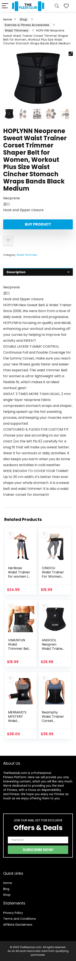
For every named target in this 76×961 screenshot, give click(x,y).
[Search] (57, 6)
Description (16, 272)
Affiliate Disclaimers (17, 924)
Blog (6, 889)
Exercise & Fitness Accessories (27, 25)
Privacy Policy (13, 913)
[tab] (38, 272)
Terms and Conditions (19, 919)
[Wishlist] (66, 6)
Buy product (38, 224)
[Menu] (5, 6)
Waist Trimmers (16, 30)
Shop (23, 19)
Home (7, 19)
